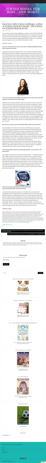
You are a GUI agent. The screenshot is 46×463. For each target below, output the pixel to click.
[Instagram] (23, 458)
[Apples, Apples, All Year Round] (23, 308)
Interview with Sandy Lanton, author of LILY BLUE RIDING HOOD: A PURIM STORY (26, 233)
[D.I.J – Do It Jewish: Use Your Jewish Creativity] (23, 333)
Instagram (23, 222)
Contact (3, 450)
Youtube (17, 222)
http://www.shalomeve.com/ (7, 222)
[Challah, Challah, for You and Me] (23, 286)
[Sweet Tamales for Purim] (23, 359)
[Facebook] (20, 458)
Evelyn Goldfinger (8, 224)
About (3, 447)
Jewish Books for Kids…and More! (23, 10)
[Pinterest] (25, 458)
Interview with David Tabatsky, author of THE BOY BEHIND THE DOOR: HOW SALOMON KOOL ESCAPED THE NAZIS (22, 231)
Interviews (4, 21)
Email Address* (6, 259)
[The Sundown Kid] (23, 386)
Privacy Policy (4, 452)
